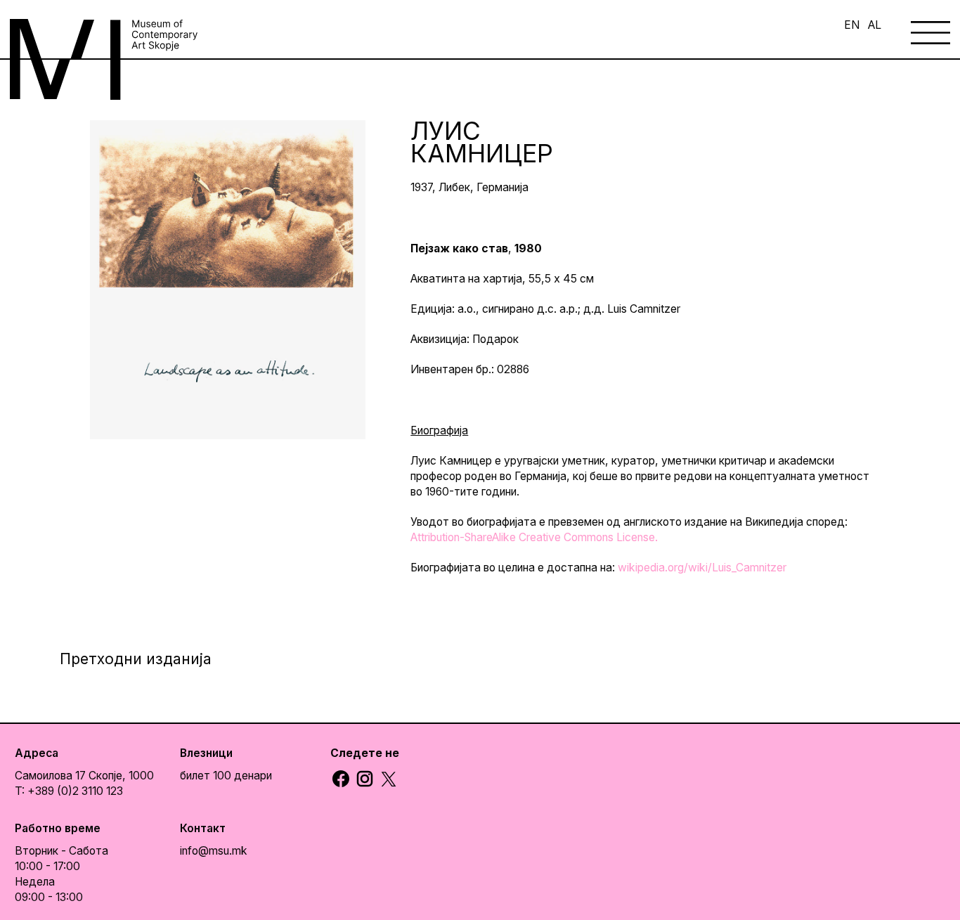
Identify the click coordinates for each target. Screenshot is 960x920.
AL (874, 25)
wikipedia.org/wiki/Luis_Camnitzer (702, 567)
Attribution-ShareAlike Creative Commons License (532, 537)
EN (852, 25)
